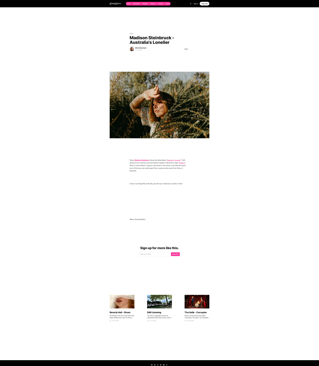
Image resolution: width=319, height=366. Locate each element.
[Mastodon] (160, 365)
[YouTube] (163, 365)
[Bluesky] (154, 365)
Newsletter (136, 3)
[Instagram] (166, 365)
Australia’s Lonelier (173, 160)
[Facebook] (151, 365)
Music (131, 33)
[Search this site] (190, 3)
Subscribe (204, 3)
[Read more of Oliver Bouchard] (132, 49)
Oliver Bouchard (140, 48)
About (168, 3)
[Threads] (157, 365)
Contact (160, 3)
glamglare (115, 3)
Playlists (145, 3)
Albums (153, 3)
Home (128, 3)
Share (186, 49)
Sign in (196, 3)
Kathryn (182, 163)
